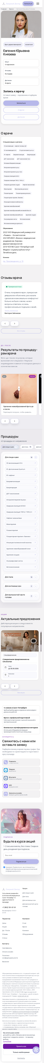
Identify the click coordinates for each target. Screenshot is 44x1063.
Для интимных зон (29, 900)
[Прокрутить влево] (5, 323)
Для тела (25, 896)
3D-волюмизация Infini (14, 463)
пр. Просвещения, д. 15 (13, 261)
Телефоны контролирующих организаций (25, 1011)
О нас (24, 923)
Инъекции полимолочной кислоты (18, 543)
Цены (4, 923)
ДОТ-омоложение (12, 494)
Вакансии (5, 962)
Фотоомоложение (12, 567)
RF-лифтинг (10, 475)
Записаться (28, 4)
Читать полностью (11, 310)
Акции (4, 927)
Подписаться (21, 861)
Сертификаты (7, 948)
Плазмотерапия (12, 530)
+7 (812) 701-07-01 (9, 907)
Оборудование (27, 934)
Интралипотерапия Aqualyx (16, 500)
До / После (6, 930)
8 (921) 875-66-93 (23, 996)
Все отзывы (21, 331)
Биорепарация (11, 488)
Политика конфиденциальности (10, 956)
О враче (21, 110)
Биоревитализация (13, 481)
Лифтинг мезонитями (14, 518)
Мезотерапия (11, 524)
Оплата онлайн (7, 952)
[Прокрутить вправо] (14, 323)
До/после (21, 117)
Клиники (25, 930)
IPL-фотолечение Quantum (15, 469)
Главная (4, 9)
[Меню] (38, 3)
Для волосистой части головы (30, 905)
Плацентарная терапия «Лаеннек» (18, 536)
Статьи (4, 938)
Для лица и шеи (28, 893)
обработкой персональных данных (17, 869)
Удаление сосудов (12, 555)
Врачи (11, 9)
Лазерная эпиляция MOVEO (15, 506)
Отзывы (5, 934)
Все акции (21, 693)
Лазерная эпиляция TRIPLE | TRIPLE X (19, 512)
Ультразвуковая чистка (14, 561)
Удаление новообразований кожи (18, 549)
